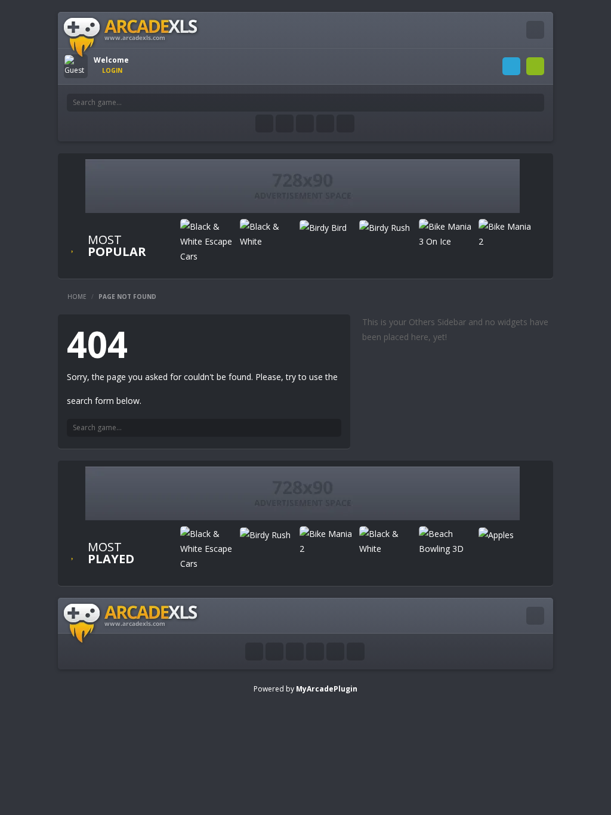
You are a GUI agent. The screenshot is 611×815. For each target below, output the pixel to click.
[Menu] (535, 30)
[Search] (535, 103)
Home (77, 296)
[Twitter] (285, 123)
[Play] (207, 241)
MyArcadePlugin (326, 689)
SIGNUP (535, 66)
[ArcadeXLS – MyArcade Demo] (130, 37)
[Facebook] (264, 123)
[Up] (356, 651)
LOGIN (511, 66)
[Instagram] (305, 123)
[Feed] (325, 123)
